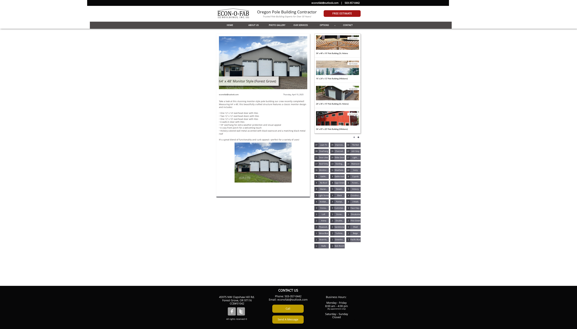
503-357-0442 (352, 3)
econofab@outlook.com (325, 3)
